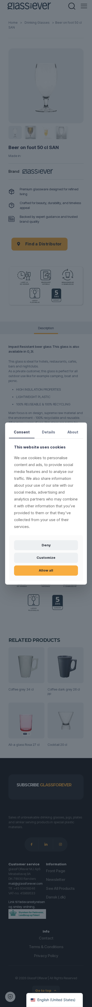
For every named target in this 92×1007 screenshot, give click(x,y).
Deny (46, 545)
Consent (22, 432)
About (72, 432)
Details (48, 432)
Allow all (46, 570)
